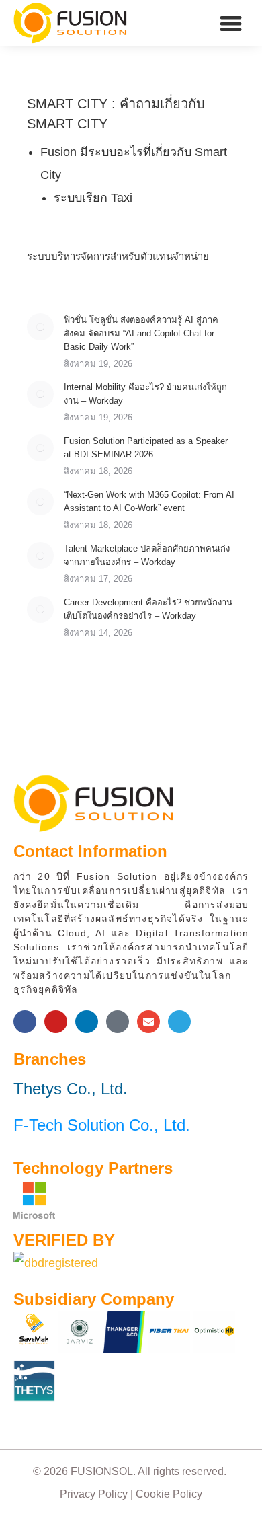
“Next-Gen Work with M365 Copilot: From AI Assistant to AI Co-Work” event (149, 501)
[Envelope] (148, 1021)
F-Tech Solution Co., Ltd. (101, 1125)
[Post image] (40, 326)
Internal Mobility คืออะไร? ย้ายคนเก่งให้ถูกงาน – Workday (145, 394)
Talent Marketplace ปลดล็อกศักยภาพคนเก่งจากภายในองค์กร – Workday (147, 555)
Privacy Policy (94, 1494)
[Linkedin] (86, 1021)
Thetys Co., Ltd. (70, 1088)
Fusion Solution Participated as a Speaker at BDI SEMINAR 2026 (146, 447)
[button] (231, 23)
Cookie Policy (169, 1494)
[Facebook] (24, 1021)
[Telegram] (179, 1021)
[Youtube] (55, 1021)
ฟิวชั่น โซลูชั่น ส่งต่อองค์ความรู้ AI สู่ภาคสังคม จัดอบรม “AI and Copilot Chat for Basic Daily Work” (141, 333)
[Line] (117, 1021)
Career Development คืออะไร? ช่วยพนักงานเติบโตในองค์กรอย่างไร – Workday (148, 609)
